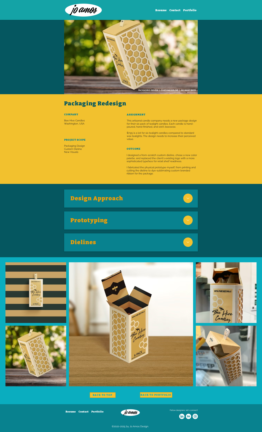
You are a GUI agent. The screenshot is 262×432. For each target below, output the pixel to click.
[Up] (188, 198)
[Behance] (188, 416)
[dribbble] (195, 416)
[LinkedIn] (181, 416)
